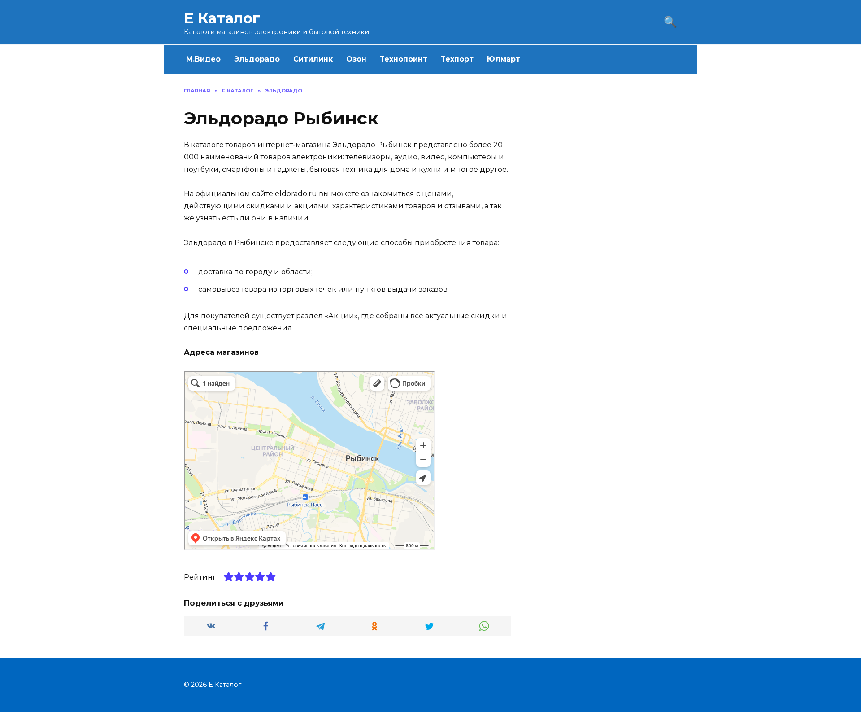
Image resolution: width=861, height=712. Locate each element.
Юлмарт (503, 59)
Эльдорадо (257, 59)
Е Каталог (222, 18)
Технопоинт (403, 59)
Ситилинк (313, 59)
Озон (356, 59)
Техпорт (457, 59)
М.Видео (203, 59)
